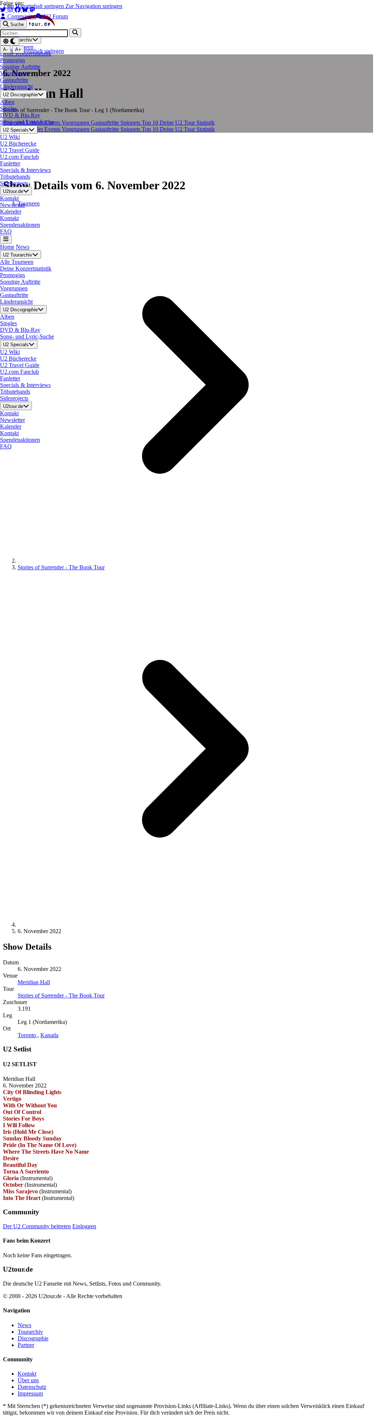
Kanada (49, 1035)
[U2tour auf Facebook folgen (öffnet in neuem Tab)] (18, 10)
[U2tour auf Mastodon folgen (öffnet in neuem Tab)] (32, 10)
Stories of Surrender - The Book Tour (61, 567)
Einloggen (84, 1226)
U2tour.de (13, 191)
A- (5, 49)
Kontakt (27, 1373)
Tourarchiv (30, 1332)
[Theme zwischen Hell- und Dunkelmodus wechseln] (9, 41)
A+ (18, 49)
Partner (26, 1345)
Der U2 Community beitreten (37, 1226)
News (22, 247)
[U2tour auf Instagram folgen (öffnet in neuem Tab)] (11, 10)
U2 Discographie (20, 95)
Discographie (33, 1338)
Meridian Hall (34, 982)
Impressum (30, 1393)
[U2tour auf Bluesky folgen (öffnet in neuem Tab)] (25, 10)
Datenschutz (32, 1387)
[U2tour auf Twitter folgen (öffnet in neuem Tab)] (3, 10)
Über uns (28, 1380)
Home (7, 247)
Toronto (27, 1035)
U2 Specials (16, 130)
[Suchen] (75, 32)
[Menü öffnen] (6, 239)
